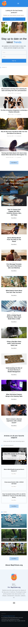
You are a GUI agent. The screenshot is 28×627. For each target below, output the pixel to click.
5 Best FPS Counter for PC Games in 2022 (14, 456)
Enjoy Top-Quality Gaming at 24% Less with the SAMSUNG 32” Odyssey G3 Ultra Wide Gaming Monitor (14, 495)
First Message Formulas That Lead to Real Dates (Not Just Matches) (14, 266)
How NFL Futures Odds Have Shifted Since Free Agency (14, 549)
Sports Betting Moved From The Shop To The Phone (14, 239)
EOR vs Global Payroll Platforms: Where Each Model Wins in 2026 (14, 317)
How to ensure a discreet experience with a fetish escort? (14, 420)
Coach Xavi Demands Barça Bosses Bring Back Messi (14, 535)
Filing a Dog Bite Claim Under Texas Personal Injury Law (14, 343)
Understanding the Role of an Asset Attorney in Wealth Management (14, 369)
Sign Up (14, 60)
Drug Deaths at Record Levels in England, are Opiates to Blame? (14, 521)
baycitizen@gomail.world (9, 615)
